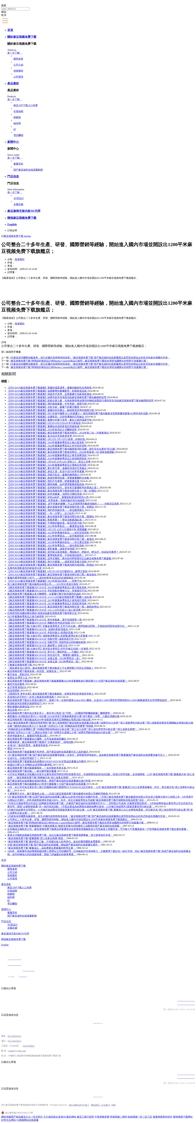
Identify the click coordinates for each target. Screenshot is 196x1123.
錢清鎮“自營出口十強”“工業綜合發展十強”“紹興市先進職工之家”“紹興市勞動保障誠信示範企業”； (61, 732)
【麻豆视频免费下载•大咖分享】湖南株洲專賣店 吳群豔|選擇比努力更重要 (47, 635)
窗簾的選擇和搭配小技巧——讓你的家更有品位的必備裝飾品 (40, 577)
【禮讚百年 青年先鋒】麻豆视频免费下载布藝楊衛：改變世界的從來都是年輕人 (50, 693)
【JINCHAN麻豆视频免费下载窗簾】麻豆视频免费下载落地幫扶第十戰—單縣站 (51, 507)
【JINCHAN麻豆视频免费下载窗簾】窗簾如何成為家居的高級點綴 (43, 426)
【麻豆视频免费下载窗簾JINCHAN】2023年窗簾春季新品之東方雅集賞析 (47, 587)
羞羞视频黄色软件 (162, 1116)
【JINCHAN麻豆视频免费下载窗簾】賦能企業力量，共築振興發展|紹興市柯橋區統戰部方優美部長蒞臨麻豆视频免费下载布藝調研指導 (80, 400)
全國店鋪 (18, 204)
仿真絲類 (18, 111)
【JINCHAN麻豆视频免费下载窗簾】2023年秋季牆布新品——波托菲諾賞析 (48, 532)
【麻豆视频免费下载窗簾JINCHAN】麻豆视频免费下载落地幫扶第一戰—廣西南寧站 (53, 606)
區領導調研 (13, 690)
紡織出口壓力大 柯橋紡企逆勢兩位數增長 (30, 764)
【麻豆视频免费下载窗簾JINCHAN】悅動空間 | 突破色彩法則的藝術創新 (47, 642)
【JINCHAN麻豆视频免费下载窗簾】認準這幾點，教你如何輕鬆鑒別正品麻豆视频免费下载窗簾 (59, 558)
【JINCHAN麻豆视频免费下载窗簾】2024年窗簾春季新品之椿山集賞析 (46, 442)
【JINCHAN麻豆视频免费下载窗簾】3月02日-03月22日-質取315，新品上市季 (49, 461)
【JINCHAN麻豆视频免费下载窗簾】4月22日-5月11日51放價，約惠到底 (46, 439)
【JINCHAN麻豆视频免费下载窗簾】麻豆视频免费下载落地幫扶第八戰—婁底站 (51, 539)
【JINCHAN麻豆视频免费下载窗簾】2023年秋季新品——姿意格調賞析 (46, 536)
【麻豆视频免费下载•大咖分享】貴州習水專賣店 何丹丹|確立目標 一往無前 (48, 648)
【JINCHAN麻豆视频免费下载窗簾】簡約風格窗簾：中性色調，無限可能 (47, 403)
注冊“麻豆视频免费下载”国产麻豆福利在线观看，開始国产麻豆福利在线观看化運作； (54, 844)
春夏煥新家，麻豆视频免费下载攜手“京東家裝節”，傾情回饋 (40, 742)
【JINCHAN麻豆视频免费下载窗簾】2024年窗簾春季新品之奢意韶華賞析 (47, 455)
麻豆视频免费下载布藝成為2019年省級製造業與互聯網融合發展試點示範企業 (49, 719)
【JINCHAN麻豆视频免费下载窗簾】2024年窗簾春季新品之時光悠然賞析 (47, 445)
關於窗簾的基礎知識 (18, 706)
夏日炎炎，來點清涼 (18, 674)
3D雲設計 (18, 198)
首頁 (10, 30)
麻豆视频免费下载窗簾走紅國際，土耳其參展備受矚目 (37, 739)
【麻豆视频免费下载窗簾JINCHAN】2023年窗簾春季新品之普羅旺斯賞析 (47, 603)
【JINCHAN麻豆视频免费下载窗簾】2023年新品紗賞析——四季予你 (44, 581)
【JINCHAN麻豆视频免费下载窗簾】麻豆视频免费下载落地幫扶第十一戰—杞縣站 (52, 490)
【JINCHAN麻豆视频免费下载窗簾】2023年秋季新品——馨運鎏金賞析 (46, 526)
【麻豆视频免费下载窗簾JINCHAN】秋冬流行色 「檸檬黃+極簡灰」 (44, 655)
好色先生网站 (8, 1120)
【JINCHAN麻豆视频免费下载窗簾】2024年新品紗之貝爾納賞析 (42, 429)
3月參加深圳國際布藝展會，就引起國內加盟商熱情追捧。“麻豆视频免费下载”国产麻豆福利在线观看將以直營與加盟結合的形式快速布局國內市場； (87, 816)
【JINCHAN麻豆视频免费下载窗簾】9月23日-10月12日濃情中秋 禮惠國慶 (47, 529)
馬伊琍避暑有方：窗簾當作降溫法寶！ (28, 735)
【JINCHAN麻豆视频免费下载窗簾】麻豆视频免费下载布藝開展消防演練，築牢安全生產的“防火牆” (61, 449)
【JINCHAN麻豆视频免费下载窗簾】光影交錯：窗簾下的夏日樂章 (43, 407)
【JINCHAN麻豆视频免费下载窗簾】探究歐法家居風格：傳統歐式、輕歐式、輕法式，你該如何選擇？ (63, 552)
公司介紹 (18, 65)
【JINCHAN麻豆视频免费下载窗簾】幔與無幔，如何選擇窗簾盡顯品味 (46, 484)
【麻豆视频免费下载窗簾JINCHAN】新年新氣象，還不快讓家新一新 (44, 619)
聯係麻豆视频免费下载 (21, 217)
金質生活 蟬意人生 (17, 677)
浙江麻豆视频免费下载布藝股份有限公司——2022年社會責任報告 (43, 584)
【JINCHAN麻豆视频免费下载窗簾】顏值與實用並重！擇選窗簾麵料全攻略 (48, 478)
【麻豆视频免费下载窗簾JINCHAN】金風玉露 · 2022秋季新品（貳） (44, 658)
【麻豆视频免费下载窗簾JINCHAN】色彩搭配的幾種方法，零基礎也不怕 (47, 590)
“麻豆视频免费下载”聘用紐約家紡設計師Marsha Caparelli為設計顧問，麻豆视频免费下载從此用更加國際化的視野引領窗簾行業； (77, 822)
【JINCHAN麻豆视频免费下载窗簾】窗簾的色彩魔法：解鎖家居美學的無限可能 (51, 410)
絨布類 (17, 123)
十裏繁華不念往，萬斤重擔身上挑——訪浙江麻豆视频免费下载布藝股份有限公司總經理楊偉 (57, 793)
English (12, 224)
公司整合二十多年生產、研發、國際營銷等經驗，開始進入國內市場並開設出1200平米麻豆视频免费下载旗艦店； (68, 819)
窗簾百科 (18, 163)
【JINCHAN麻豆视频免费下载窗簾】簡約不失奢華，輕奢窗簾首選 (43, 481)
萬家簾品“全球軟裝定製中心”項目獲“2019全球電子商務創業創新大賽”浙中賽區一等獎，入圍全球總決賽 (63, 716)
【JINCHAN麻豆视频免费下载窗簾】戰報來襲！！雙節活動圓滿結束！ (46, 519)
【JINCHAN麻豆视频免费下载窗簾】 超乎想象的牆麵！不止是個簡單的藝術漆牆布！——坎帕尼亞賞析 (63, 503)
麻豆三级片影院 (85, 1116)
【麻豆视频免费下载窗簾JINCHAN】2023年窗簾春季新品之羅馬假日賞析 (47, 600)
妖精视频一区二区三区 (140, 1116)
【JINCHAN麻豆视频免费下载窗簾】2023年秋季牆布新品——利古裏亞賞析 (48, 542)
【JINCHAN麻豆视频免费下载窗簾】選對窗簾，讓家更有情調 (41, 548)
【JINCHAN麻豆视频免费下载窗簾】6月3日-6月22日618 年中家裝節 (44, 423)
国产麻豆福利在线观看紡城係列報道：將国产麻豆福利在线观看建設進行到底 (49, 780)
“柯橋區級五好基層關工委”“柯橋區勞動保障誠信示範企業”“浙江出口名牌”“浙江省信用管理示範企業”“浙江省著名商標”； (73, 729)
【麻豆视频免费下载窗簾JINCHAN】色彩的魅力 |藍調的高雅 (40, 632)
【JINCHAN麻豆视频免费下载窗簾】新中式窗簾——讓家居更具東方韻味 (47, 561)
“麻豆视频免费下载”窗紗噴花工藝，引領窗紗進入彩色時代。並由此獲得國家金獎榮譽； (55, 841)
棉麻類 (17, 117)
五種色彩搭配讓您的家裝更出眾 (24, 568)
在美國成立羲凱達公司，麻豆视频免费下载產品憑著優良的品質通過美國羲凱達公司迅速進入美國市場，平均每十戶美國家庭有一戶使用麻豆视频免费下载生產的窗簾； (98, 829)
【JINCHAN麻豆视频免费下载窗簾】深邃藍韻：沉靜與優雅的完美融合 (46, 416)
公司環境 (18, 76)
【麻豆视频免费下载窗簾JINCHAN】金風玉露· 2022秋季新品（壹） (44, 661)
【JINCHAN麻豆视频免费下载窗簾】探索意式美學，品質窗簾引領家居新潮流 (49, 394)
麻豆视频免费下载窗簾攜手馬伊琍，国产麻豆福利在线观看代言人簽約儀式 (48, 751)
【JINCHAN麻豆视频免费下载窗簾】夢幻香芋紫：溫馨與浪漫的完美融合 (47, 468)
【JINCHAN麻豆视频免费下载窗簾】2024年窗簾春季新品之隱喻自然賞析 (47, 465)
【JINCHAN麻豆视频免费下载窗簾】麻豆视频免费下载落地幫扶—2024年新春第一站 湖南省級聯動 (61, 452)
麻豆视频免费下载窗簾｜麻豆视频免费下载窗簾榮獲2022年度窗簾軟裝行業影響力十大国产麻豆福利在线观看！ (67, 681)
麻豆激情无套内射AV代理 (23, 211)
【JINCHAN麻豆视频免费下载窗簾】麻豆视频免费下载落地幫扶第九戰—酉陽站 (51, 516)
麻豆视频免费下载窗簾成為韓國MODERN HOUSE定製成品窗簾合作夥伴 (47, 761)
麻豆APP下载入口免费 (25, 105)
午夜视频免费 (102, 1116)
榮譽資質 (18, 59)
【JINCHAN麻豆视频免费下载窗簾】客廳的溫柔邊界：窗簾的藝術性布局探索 (49, 387)
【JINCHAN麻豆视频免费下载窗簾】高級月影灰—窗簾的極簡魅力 (43, 474)
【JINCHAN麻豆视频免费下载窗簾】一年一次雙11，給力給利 (41, 513)
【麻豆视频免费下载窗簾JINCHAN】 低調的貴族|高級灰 (38, 629)
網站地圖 (6, 1116)
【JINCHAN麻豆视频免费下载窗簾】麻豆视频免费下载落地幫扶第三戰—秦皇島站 (52, 574)
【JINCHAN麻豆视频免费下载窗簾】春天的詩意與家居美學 (40, 436)
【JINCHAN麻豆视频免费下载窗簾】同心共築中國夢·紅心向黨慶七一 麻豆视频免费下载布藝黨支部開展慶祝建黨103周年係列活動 (78, 413)
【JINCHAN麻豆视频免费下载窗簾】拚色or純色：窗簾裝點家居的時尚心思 (48, 497)
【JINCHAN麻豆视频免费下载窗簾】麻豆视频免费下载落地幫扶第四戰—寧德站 (51, 565)
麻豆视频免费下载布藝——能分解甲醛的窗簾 (32, 771)
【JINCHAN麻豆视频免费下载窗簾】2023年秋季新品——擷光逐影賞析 (46, 545)
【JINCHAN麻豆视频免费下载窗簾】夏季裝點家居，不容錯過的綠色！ (46, 555)
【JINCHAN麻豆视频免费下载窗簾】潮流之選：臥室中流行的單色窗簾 (46, 471)
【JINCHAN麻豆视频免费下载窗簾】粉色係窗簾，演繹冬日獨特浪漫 (44, 494)
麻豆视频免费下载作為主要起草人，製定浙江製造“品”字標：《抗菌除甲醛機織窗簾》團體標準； (60, 713)
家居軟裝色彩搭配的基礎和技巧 (24, 703)
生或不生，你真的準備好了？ (23, 758)
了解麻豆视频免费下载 (19, 664)
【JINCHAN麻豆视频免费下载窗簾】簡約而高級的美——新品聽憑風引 (46, 510)
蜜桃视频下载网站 (183, 1116)
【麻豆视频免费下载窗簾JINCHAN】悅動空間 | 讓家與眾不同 (40, 639)
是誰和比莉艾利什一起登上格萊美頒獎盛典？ (32, 697)
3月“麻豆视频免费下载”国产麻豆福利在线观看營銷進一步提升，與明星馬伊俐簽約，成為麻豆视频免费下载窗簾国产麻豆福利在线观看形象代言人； (87, 755)
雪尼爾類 (18, 135)
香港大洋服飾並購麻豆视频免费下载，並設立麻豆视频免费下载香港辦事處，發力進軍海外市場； (60, 835)
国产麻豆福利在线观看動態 (28, 169)
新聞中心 (13, 141)
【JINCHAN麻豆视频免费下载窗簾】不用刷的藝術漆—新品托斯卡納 (44, 523)
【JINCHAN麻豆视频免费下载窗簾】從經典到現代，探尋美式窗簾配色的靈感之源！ (53, 487)
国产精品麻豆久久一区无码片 (27, 1116)
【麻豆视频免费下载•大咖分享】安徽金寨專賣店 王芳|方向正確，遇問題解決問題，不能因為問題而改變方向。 (67, 626)
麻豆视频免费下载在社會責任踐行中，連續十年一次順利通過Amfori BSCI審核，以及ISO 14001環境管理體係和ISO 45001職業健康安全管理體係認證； (88, 700)
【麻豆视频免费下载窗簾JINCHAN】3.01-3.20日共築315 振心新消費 (44, 610)
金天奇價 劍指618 (17, 687)
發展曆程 (18, 71)
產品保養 (12, 710)
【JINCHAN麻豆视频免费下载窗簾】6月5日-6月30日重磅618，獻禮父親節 (47, 571)
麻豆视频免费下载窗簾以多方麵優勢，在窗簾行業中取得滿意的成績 (44, 594)
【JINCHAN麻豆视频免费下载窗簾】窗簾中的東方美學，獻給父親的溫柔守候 (49, 420)
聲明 (10, 748)
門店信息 (13, 176)
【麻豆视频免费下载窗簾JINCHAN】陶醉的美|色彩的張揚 (39, 623)
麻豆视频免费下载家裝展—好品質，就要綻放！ (33, 671)
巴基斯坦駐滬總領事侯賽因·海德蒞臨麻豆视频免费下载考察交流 (42, 613)
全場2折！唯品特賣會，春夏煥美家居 (27, 745)
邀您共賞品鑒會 (16, 684)
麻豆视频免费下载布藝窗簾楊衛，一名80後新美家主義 (37, 768)
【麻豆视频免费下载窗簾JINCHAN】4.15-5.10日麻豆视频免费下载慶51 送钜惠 (49, 597)
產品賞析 (13, 83)
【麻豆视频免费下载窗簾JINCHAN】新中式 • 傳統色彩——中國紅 (43, 652)
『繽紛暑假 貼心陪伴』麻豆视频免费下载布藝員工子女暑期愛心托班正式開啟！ (50, 668)
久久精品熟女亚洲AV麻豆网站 (59, 1116)
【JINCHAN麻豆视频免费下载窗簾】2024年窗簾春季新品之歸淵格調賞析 (47, 458)
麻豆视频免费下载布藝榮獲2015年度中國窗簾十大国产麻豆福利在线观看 (46, 784)
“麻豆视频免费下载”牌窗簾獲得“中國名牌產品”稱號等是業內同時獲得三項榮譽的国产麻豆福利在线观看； (65, 826)
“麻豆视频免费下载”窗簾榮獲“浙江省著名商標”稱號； (36, 838)
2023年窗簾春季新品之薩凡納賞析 (26, 616)
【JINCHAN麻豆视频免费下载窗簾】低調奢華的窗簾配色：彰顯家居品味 (47, 391)
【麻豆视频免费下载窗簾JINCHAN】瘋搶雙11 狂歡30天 (37, 645)
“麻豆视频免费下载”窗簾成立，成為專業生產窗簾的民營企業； (41, 848)
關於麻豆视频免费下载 (21, 36)
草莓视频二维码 (118, 1116)
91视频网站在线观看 (28, 1120)
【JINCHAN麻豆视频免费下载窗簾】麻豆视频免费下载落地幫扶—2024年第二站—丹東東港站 (58, 432)
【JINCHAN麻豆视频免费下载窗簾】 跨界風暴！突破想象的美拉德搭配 (46, 500)
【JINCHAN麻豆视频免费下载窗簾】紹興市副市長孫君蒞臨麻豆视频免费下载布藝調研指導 (57, 397)
